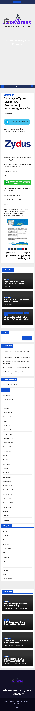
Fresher (6, 312)
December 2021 (8, 490)
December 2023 (8, 408)
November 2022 (8, 442)
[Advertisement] (17, 66)
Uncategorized (7, 578)
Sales (4, 574)
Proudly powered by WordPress (12, 701)
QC (13, 95)
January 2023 (7, 434)
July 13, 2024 (9, 645)
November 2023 (8, 412)
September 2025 (8, 395)
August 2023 (7, 417)
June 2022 (6, 464)
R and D (6, 314)
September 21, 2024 (11, 626)
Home (17, 707)
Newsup (27, 701)
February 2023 (7, 430)
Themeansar (17, 703)
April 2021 (6, 520)
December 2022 (8, 438)
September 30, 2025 (11, 608)
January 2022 (7, 485)
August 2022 (7, 455)
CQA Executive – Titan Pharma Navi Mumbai (14, 283)
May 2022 (6, 468)
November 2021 (8, 494)
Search (5, 332)
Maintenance (7, 548)
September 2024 (8, 400)
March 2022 (7, 477)
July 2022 (6, 460)
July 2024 (6, 404)
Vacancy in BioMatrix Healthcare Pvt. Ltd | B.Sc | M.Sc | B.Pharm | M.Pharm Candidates (24, 256)
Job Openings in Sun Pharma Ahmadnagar (16, 367)
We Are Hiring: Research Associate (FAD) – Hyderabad (15, 605)
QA (5, 279)
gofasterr (9, 113)
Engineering (6, 535)
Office (5, 553)
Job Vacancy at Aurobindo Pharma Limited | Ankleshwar (16, 301)
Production (8, 95)
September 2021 (8, 503)
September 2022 (8, 451)
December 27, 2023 (11, 663)
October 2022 (7, 447)
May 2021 (6, 516)
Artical (5, 531)
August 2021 (7, 507)
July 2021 (6, 511)
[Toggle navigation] (16, 86)
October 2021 (7, 498)
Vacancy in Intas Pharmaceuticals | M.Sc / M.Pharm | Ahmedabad (10, 255)
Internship (12, 312)
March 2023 (7, 425)
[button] (29, 86)
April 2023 (6, 421)
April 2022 (6, 473)
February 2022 (7, 481)
